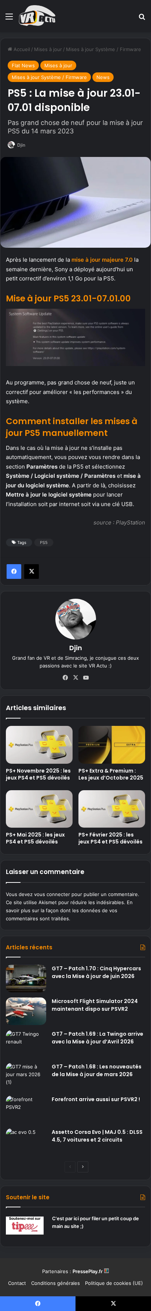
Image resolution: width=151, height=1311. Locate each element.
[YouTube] (85, 677)
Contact (17, 1283)
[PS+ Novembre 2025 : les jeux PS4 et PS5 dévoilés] (39, 745)
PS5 (44, 542)
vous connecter (52, 894)
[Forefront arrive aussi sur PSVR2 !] (26, 1109)
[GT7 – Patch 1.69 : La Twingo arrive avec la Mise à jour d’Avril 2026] (26, 1044)
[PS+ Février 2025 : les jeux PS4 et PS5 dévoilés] (111, 809)
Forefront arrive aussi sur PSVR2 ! (96, 1099)
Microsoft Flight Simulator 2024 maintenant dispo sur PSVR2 (95, 1005)
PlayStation (130, 522)
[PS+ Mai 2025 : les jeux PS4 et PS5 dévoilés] (39, 809)
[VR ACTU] (37, 16)
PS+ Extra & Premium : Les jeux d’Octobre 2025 (110, 774)
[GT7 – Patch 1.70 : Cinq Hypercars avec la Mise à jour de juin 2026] (26, 978)
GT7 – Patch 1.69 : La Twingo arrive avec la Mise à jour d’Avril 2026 (97, 1037)
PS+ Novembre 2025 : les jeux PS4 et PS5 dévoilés (38, 774)
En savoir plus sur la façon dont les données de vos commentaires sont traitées (69, 910)
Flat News (23, 65)
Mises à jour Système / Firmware (103, 49)
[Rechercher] (142, 19)
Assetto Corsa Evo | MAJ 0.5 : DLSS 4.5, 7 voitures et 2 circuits (97, 1135)
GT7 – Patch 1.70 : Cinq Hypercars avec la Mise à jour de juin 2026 (96, 972)
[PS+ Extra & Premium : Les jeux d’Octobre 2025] (111, 745)
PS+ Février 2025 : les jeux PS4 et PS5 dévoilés (110, 838)
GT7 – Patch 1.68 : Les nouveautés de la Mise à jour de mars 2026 (96, 1070)
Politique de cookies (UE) (114, 1283)
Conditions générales (55, 1283)
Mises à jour (48, 49)
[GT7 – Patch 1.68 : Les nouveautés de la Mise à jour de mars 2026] (26, 1076)
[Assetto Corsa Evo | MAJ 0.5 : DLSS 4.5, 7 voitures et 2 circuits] (26, 1142)
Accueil (21, 49)
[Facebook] (14, 571)
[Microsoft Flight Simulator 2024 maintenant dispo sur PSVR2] (26, 1011)
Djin (75, 647)
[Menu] (9, 19)
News (103, 77)
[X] (31, 571)
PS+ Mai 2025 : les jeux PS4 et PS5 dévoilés (35, 838)
